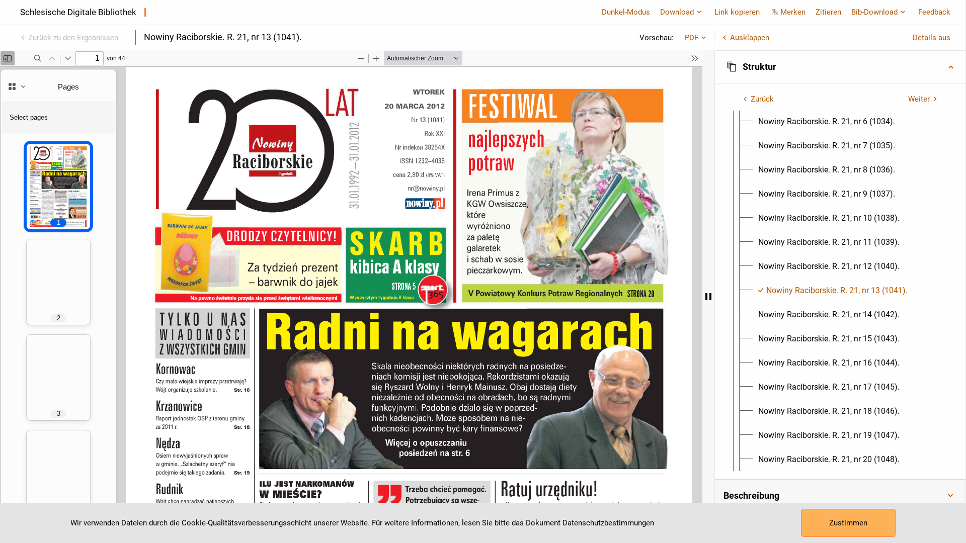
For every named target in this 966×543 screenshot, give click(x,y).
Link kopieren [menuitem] (737, 12)
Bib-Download (874, 12)
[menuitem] (826, 122)
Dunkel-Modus (626, 12)
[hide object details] (708, 296)
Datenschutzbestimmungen (608, 522)
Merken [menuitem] (793, 12)
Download (677, 12)
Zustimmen (848, 522)
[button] (840, 67)
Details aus (931, 37)
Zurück (762, 99)
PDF (691, 37)
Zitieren (828, 12)
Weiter (919, 99)
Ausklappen (749, 37)
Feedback (934, 12)
